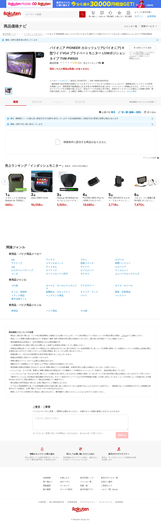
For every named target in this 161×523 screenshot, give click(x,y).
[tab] (15, 102)
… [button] (20, 34)
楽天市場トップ (9, 34)
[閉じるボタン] (158, 40)
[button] (102, 14)
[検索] (82, 14)
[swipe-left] (4, 181)
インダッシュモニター (33, 34)
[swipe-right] (156, 181)
